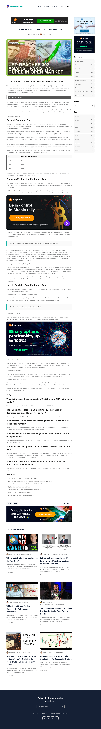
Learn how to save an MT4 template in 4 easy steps (22, 478)
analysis (84, 146)
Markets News (33, 34)
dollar (15, 503)
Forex (42, 604)
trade (84, 124)
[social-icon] (44, 718)
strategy (84, 139)
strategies (84, 143)
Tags (60, 6)
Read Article (10, 572)
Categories (46, 6)
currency (84, 131)
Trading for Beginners (84, 80)
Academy (84, 88)
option (84, 120)
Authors (54, 6)
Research (84, 84)
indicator (84, 150)
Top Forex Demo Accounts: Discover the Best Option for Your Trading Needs (56, 611)
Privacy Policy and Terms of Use (59, 713)
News (84, 76)
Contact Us (44, 713)
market (9, 503)
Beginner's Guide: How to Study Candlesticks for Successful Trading (56, 657)
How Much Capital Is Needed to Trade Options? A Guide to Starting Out (28, 484)
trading (84, 116)
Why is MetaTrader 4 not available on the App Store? (22, 559)
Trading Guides (24, 602)
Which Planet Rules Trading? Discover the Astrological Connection (18, 609)
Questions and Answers (24, 554)
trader (84, 135)
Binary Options (59, 604)
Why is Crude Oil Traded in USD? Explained (20, 492)
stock (84, 127)
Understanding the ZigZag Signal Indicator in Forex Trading (24, 489)
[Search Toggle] (93, 6)
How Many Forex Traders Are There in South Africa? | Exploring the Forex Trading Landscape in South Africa (21, 660)
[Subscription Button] (63, 707)
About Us (35, 713)
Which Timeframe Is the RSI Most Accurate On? (21, 495)
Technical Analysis (84, 95)
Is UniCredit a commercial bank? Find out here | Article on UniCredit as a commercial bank (55, 561)
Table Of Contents (16, 97)
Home (39, 6)
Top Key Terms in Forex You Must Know (19, 487)
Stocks (84, 72)
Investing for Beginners (84, 91)
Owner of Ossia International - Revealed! (29, 307)
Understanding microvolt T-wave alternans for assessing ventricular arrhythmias (30, 481)
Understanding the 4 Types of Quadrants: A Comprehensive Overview (37, 243)
